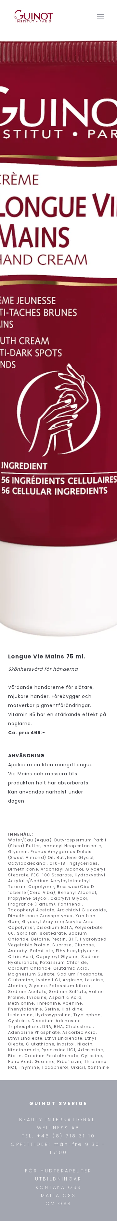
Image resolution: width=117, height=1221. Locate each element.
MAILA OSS (58, 1195)
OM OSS (59, 1203)
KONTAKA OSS (58, 1187)
